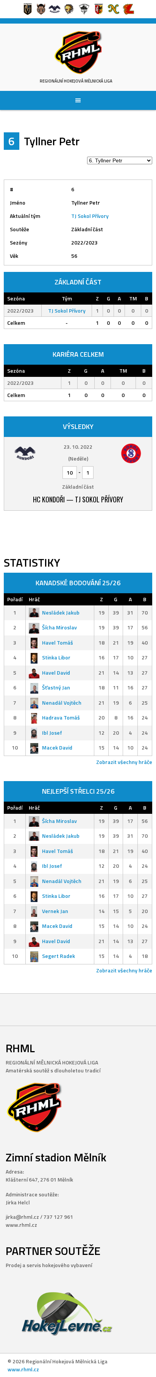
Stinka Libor (56, 657)
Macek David (57, 747)
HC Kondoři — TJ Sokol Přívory (78, 499)
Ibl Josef (52, 733)
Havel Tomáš (57, 642)
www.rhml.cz (23, 1369)
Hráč (34, 599)
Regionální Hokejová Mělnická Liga (76, 81)
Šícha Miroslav (59, 627)
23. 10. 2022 (78, 447)
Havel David (56, 673)
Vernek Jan (55, 911)
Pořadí (14, 599)
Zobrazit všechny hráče (124, 762)
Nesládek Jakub (61, 612)
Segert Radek (58, 956)
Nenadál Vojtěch (61, 703)
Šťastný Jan (56, 687)
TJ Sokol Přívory (90, 216)
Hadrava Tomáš (61, 717)
